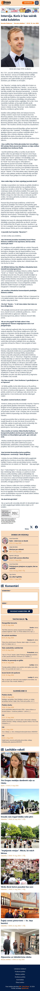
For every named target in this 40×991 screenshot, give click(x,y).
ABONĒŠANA (28, 3)
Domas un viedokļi (20, 535)
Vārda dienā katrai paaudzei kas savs (17, 886)
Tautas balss (19, 619)
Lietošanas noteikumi (20, 969)
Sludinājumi (19, 691)
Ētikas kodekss (20, 982)
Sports (3, 785)
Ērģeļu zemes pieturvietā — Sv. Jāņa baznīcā (17, 921)
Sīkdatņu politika (20, 974)
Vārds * (4, 603)
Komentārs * (6, 591)
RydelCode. (25, 988)
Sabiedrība (4, 819)
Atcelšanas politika (20, 977)
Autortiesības (20, 980)
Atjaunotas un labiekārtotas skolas (16, 957)
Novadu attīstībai (19, 23)
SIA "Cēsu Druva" (24, 986)
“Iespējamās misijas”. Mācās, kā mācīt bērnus (17, 851)
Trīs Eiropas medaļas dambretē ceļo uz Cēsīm (18, 781)
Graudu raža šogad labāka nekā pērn (17, 816)
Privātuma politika (20, 971)
